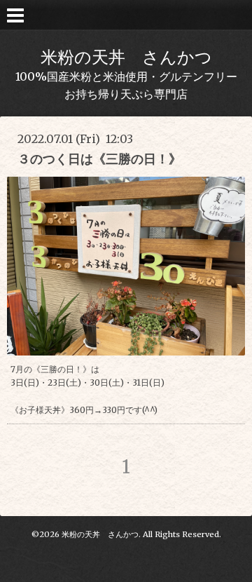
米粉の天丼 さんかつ (126, 57)
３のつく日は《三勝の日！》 (99, 159)
